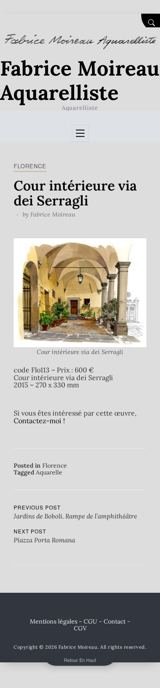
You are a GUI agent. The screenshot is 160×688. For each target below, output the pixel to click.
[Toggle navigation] (80, 133)
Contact (114, 621)
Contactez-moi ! (39, 420)
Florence (30, 166)
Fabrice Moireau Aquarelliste (80, 80)
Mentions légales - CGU (63, 621)
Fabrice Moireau (52, 214)
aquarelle (49, 472)
